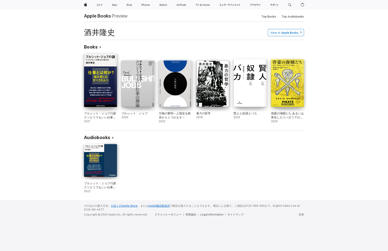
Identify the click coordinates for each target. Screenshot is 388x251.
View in (284, 32)
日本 (301, 214)
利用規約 (190, 214)
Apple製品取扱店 (159, 205)
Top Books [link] (268, 16)
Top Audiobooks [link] (293, 16)
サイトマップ (235, 214)
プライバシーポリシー (167, 214)
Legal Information (211, 214)
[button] (289, 5)
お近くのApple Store (124, 205)
